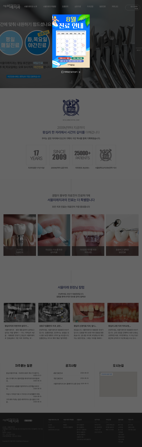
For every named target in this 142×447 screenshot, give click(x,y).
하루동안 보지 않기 (70, 72)
